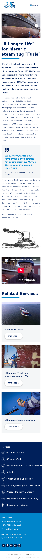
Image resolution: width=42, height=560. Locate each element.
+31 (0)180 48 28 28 (13, 537)
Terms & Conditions (32, 558)
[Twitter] (4, 547)
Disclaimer (8, 558)
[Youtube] (15, 547)
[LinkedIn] (11, 547)
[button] (36, 26)
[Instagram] (19, 547)
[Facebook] (7, 547)
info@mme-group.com (15, 534)
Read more (12, 336)
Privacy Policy (19, 558)
